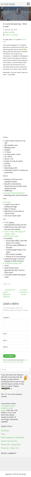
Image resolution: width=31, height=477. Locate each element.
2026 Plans (5, 431)
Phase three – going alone (10, 444)
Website (5, 347)
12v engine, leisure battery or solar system (8, 408)
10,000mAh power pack (13, 263)
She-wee (7, 202)
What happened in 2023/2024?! (12, 438)
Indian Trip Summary (9, 441)
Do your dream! (8, 4)
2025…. (4, 434)
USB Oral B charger (11, 236)
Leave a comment (11, 35)
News (9, 284)
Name (5, 333)
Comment (6, 317)
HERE (14, 39)
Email (5, 340)
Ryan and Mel (10, 32)
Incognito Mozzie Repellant (14, 193)
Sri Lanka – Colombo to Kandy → (23, 292)
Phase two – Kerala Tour (10, 448)
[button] (29, 4)
